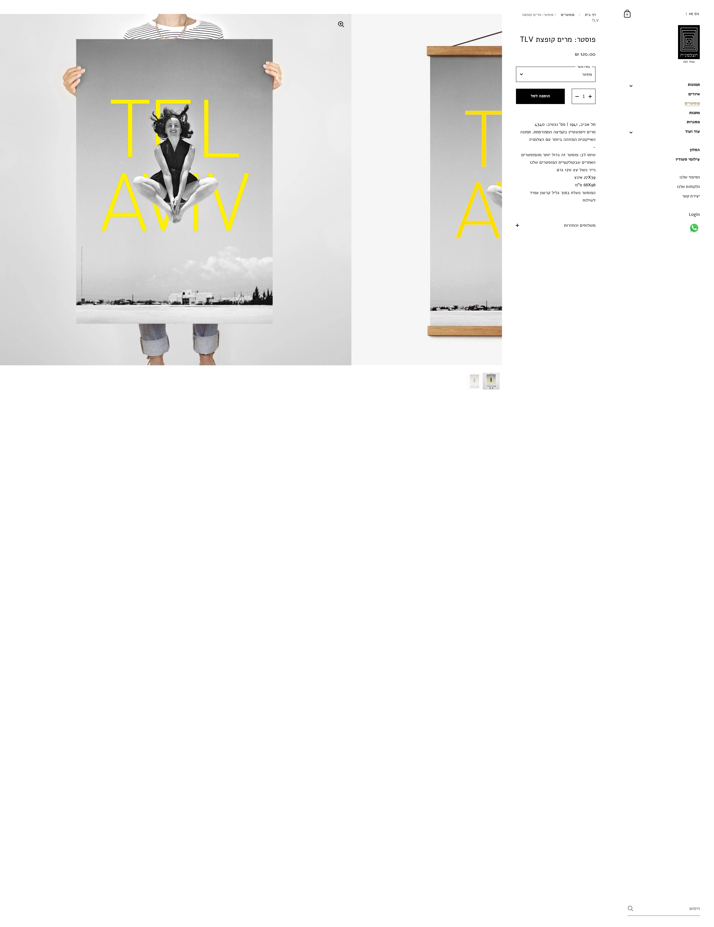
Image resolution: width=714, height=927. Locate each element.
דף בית (590, 14)
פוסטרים (567, 14)
